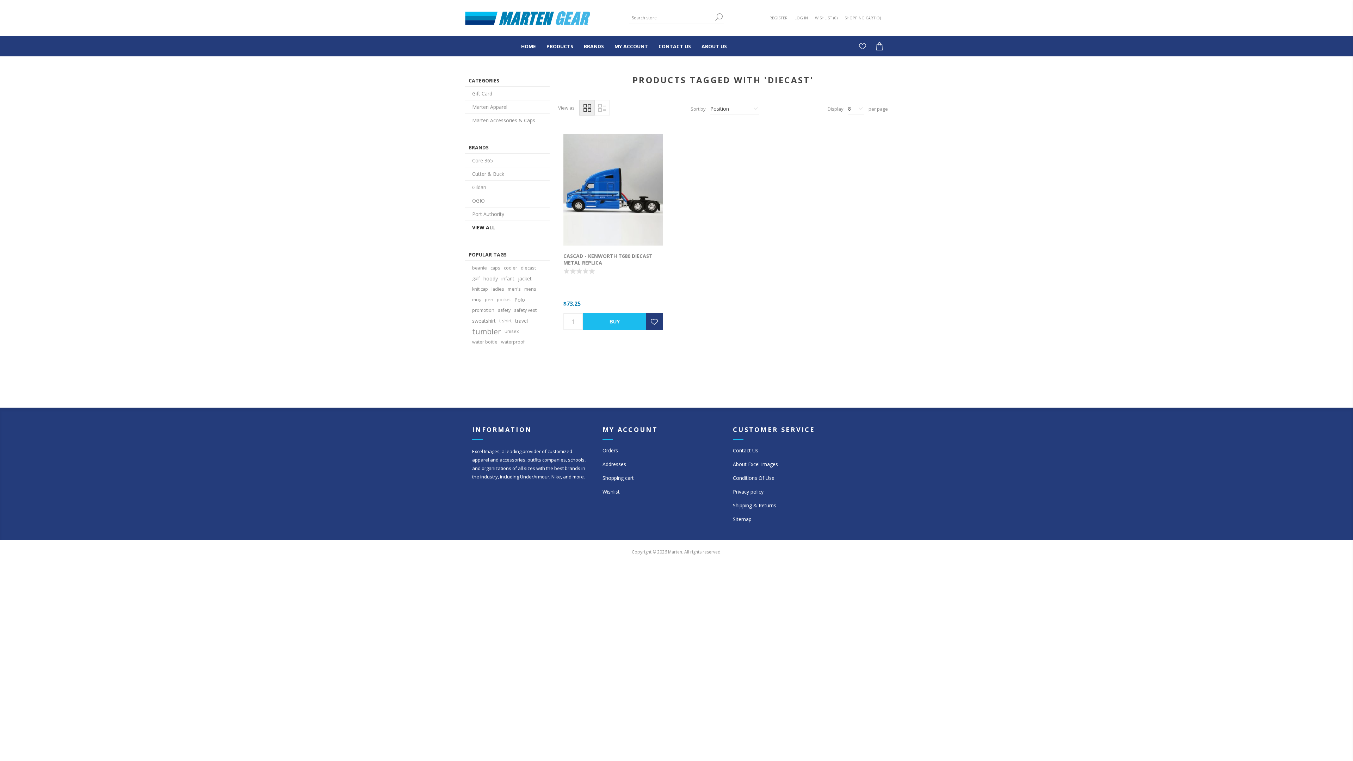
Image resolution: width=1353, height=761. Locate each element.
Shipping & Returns (754, 505)
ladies (498, 289)
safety (504, 310)
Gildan (479, 187)
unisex (512, 331)
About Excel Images (755, 464)
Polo (519, 299)
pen (489, 300)
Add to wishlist (654, 321)
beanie (479, 268)
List (602, 108)
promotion (483, 310)
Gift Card (482, 93)
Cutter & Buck (488, 174)
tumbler (486, 331)
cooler (510, 268)
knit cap (480, 289)
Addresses (614, 464)
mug (476, 300)
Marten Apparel (489, 107)
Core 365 (482, 160)
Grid (587, 108)
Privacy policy (748, 491)
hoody (490, 278)
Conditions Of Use (753, 478)
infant (507, 278)
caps (495, 268)
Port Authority (488, 214)
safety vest (525, 310)
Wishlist (611, 491)
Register (778, 17)
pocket (504, 300)
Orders (610, 450)
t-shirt (505, 321)
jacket (525, 278)
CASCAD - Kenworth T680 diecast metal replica (608, 259)
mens (530, 289)
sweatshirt (484, 320)
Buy (615, 321)
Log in (801, 17)
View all (483, 227)
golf (476, 278)
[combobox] (671, 18)
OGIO (478, 200)
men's (514, 289)
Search (718, 17)
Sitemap (742, 519)
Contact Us (745, 450)
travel (521, 320)
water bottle (485, 342)
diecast (528, 268)
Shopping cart (618, 478)
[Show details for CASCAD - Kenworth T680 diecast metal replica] (613, 190)
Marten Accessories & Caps (503, 120)
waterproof (513, 342)
